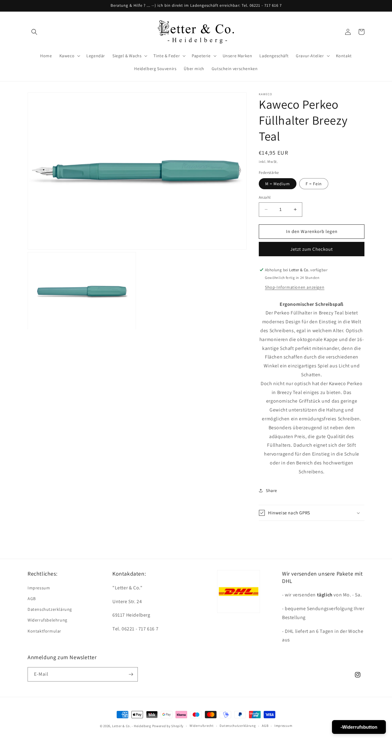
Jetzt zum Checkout (311, 249)
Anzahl (264, 197)
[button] (34, 32)
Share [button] (271, 490)
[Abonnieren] (131, 674)
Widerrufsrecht (202, 725)
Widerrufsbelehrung (47, 620)
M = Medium (277, 183)
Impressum (39, 588)
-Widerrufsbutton (359, 727)
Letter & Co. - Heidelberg (131, 726)
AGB (32, 598)
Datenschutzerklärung (50, 609)
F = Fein (314, 183)
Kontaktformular (44, 631)
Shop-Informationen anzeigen (294, 287)
